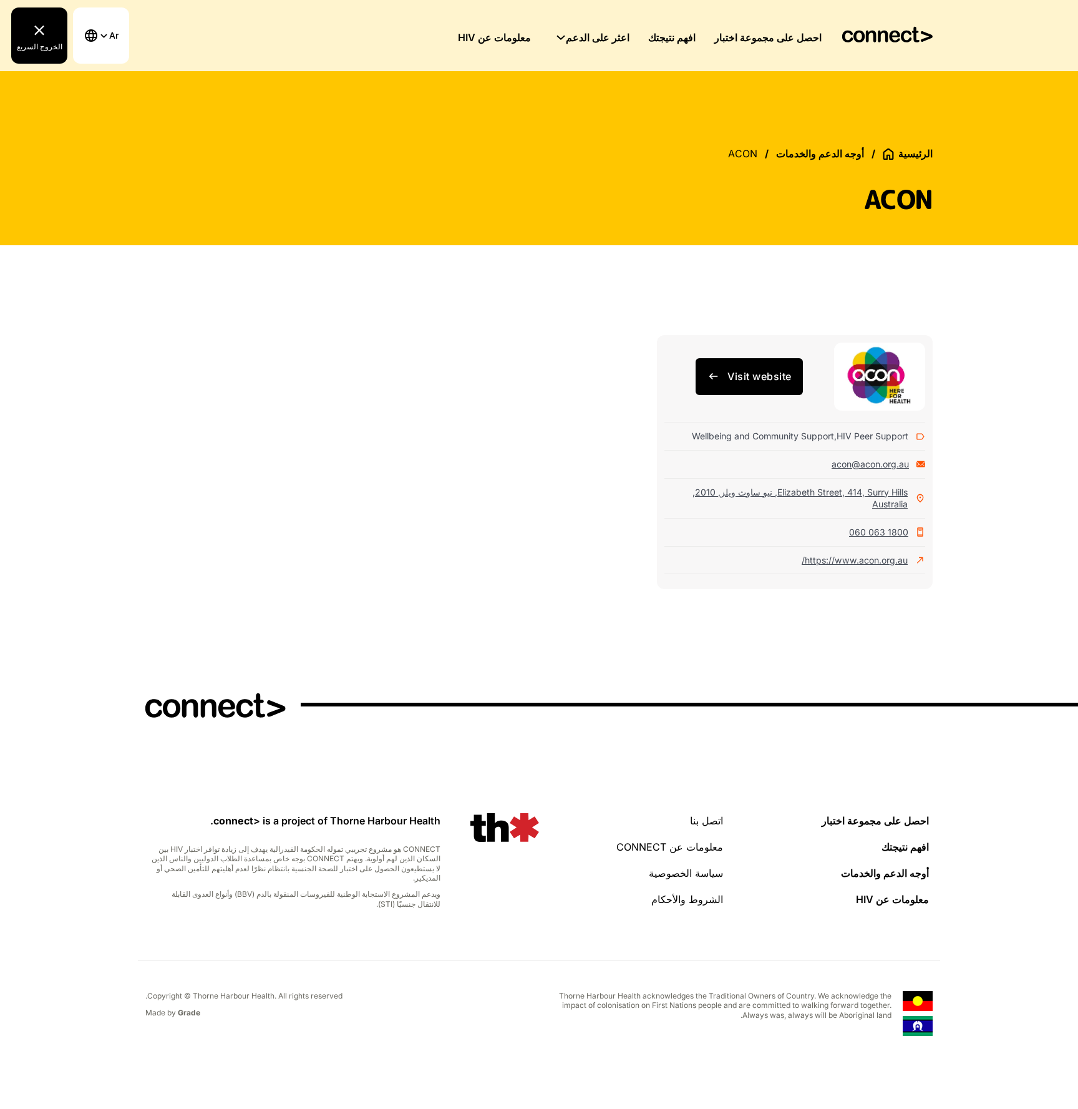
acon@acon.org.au (870, 464)
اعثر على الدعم (597, 37)
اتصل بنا (706, 820)
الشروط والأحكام (687, 899)
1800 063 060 (878, 532)
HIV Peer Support (872, 436)
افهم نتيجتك (672, 37)
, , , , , (800, 498)
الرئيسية (915, 153)
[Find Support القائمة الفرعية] (561, 37)
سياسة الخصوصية (686, 873)
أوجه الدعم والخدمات (820, 153)
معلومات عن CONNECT (669, 847)
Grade (189, 1012)
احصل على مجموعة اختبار (768, 37)
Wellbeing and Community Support (763, 436)
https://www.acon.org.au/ (855, 560)
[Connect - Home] (887, 35)
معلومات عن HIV (494, 37)
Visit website (759, 376)
